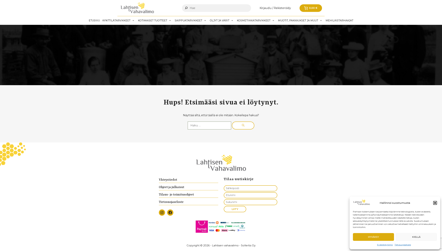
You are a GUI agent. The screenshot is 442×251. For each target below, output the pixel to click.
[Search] (186, 7)
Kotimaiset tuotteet (152, 20)
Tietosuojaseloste (403, 244)
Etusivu (94, 20)
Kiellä (416, 237)
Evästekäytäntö (385, 244)
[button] (435, 203)
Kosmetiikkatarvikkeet (253, 20)
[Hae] (243, 126)
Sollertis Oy (248, 245)
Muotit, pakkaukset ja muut (298, 20)
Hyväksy (373, 237)
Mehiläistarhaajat (339, 20)
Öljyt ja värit (219, 20)
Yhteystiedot (168, 180)
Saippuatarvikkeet (188, 20)
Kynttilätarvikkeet (116, 20)
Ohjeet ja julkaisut (171, 187)
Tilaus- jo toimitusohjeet (176, 194)
